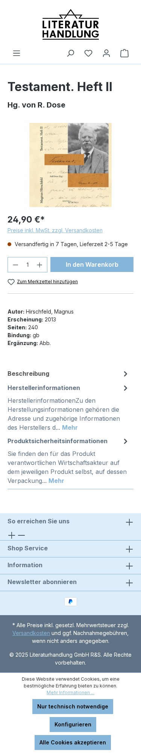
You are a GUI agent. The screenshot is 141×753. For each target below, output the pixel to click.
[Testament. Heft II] (70, 165)
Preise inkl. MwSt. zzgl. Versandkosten (55, 230)
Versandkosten (31, 633)
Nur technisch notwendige (72, 706)
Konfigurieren (73, 724)
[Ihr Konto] (106, 53)
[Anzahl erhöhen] (40, 264)
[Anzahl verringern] (15, 264)
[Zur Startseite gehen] (70, 24)
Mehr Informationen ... (70, 692)
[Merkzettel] (88, 53)
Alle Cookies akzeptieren (72, 742)
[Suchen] (70, 53)
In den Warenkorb (92, 264)
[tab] (69, 373)
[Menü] (17, 53)
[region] (70, 165)
